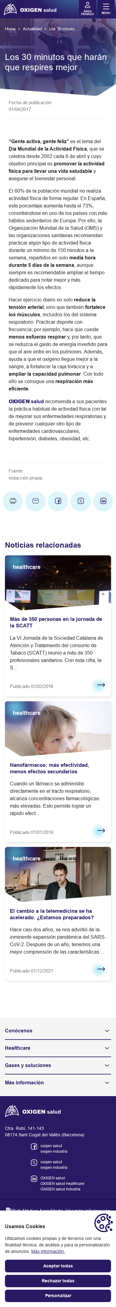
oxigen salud (51, 1146)
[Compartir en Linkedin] (103, 501)
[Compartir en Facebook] (58, 501)
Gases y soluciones (28, 1065)
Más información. (48, 1251)
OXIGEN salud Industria (60, 1189)
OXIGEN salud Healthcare (62, 1183)
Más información (24, 1082)
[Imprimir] (13, 501)
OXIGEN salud (53, 1178)
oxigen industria (54, 1151)
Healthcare (17, 1048)
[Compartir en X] (81, 501)
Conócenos (18, 1030)
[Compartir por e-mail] (35, 501)
